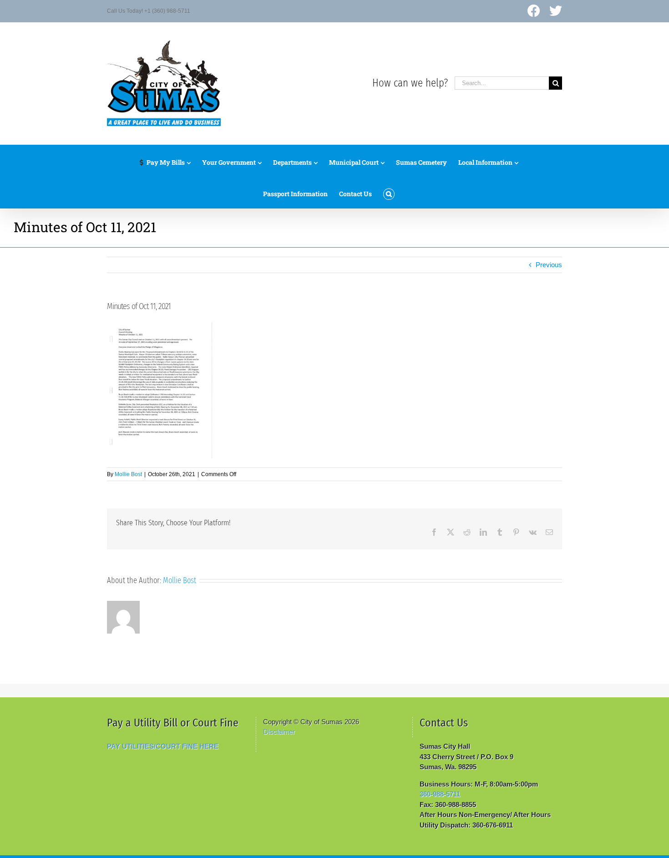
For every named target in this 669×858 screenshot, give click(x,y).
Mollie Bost (128, 474)
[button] (389, 192)
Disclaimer (279, 732)
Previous (549, 265)
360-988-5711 (440, 794)
